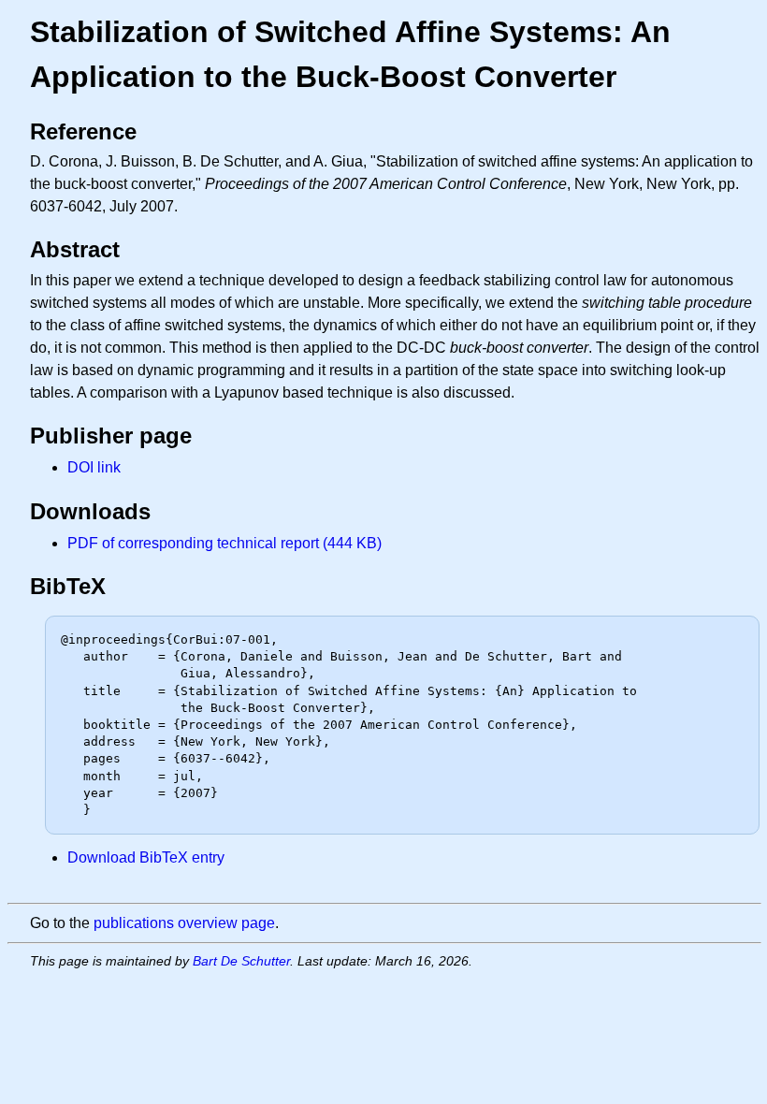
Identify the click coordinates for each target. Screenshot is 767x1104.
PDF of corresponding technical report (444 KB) (224, 543)
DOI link (94, 467)
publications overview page (184, 923)
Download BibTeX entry (145, 857)
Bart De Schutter (241, 960)
